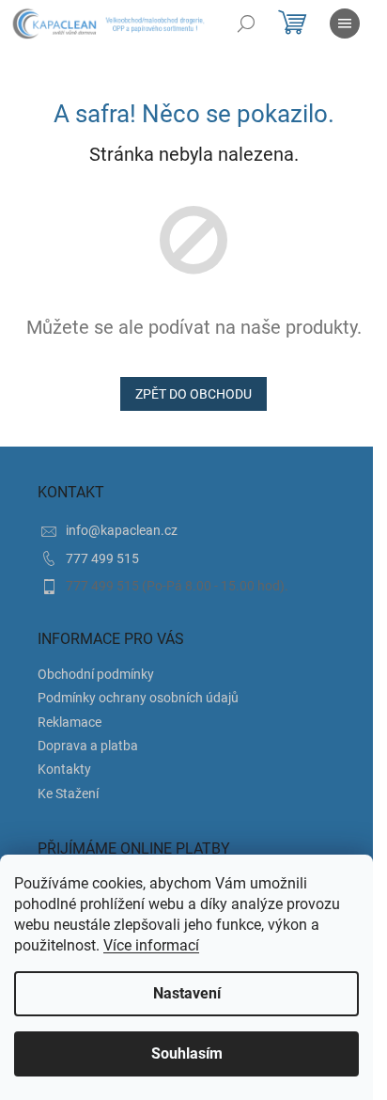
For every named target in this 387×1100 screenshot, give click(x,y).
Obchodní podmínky (96, 674)
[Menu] (345, 23)
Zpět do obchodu (193, 393)
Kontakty (64, 769)
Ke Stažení (68, 793)
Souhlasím (187, 1053)
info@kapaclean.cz (122, 530)
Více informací (151, 945)
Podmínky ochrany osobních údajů (138, 697)
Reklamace (69, 722)
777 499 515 (102, 558)
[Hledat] (246, 23)
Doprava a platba (88, 745)
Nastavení (187, 993)
